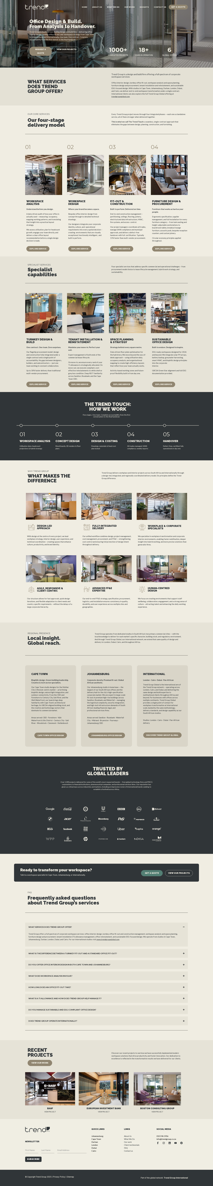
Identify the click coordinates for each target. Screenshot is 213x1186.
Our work (129, 7)
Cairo (93, 1151)
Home (84, 7)
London (94, 1145)
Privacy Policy (59, 1177)
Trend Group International (176, 1178)
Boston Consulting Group (157, 1108)
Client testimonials (131, 1145)
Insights (144, 7)
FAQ (126, 1148)
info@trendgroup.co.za (166, 1139)
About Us (97, 7)
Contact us (160, 7)
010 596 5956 (162, 1136)
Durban (94, 1142)
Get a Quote (178, 7)
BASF (50, 1108)
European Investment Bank (104, 1108)
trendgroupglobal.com (120, 96)
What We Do (113, 7)
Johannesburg (97, 1136)
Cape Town (96, 1139)
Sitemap (70, 1177)
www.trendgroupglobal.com (107, 939)
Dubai (94, 1148)
